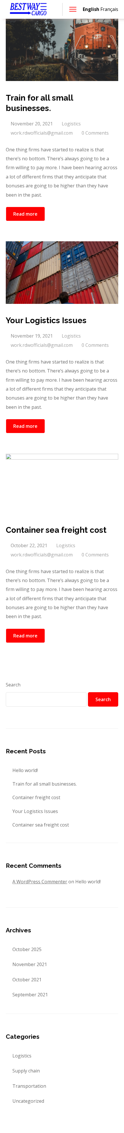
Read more (25, 214)
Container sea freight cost (40, 825)
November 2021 (29, 964)
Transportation (29, 1086)
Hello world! (25, 770)
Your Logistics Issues (35, 811)
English (91, 9)
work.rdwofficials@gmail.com (42, 133)
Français (109, 9)
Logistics (71, 124)
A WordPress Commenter (39, 881)
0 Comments (95, 133)
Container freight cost (36, 797)
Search (13, 685)
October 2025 (27, 949)
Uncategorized (28, 1101)
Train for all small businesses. (44, 784)
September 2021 (30, 994)
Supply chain (26, 1071)
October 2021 (27, 979)
